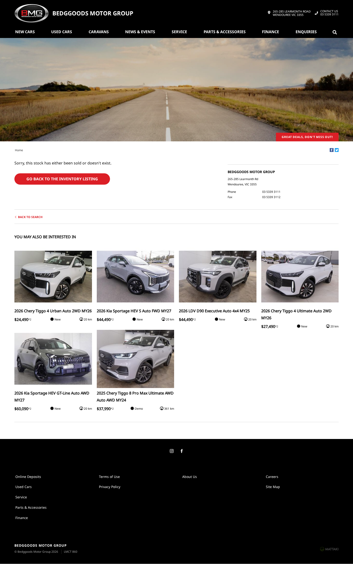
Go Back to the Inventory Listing (62, 179)
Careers (272, 476)
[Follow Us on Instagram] (171, 451)
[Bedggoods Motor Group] (31, 13)
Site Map (273, 486)
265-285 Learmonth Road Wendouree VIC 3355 (292, 13)
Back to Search (30, 217)
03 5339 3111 (329, 13)
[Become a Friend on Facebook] (181, 451)
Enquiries (306, 31)
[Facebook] (332, 150)
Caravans (99, 31)
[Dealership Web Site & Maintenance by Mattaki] (329, 548)
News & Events (140, 31)
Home (19, 150)
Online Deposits (28, 476)
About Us (189, 476)
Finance (270, 31)
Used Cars (61, 31)
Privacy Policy (109, 486)
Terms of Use (109, 476)
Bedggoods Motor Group (92, 13)
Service (179, 31)
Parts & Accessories (225, 31)
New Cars (25, 31)
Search (336, 31)
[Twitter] (337, 150)
